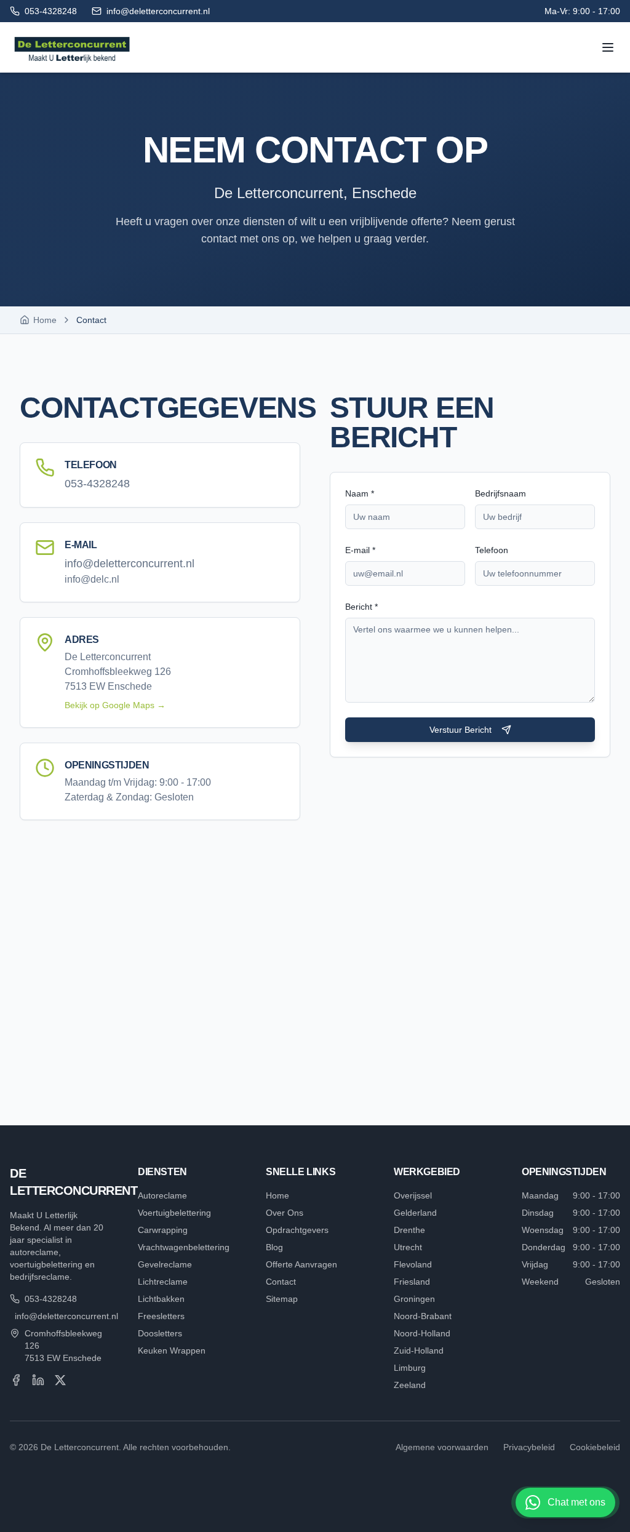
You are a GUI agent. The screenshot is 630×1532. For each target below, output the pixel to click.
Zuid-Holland (419, 1350)
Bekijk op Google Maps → (115, 705)
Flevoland (413, 1264)
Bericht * (361, 607)
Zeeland (410, 1385)
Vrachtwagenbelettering (183, 1247)
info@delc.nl (92, 579)
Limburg (410, 1368)
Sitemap (282, 1299)
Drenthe (409, 1230)
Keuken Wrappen (171, 1350)
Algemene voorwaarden (442, 1447)
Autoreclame (162, 1195)
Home (277, 1195)
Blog (274, 1247)
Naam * (359, 493)
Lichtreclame (163, 1282)
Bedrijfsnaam (500, 493)
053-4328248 (97, 483)
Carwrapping (163, 1230)
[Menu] (608, 47)
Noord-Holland (422, 1333)
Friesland (412, 1282)
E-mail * (360, 550)
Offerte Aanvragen (301, 1264)
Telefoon (491, 550)
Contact (281, 1282)
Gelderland (415, 1213)
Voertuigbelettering (174, 1213)
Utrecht (408, 1247)
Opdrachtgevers (297, 1230)
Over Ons (284, 1213)
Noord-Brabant (423, 1316)
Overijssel (413, 1195)
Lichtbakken (161, 1299)
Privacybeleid (529, 1447)
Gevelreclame (165, 1264)
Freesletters (161, 1316)
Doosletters (160, 1333)
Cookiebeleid (595, 1447)
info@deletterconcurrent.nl (129, 563)
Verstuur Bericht (460, 730)
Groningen (414, 1299)
